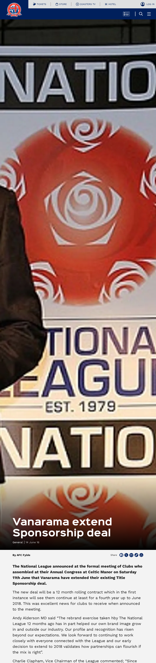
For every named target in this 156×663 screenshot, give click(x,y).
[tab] (39, 4)
